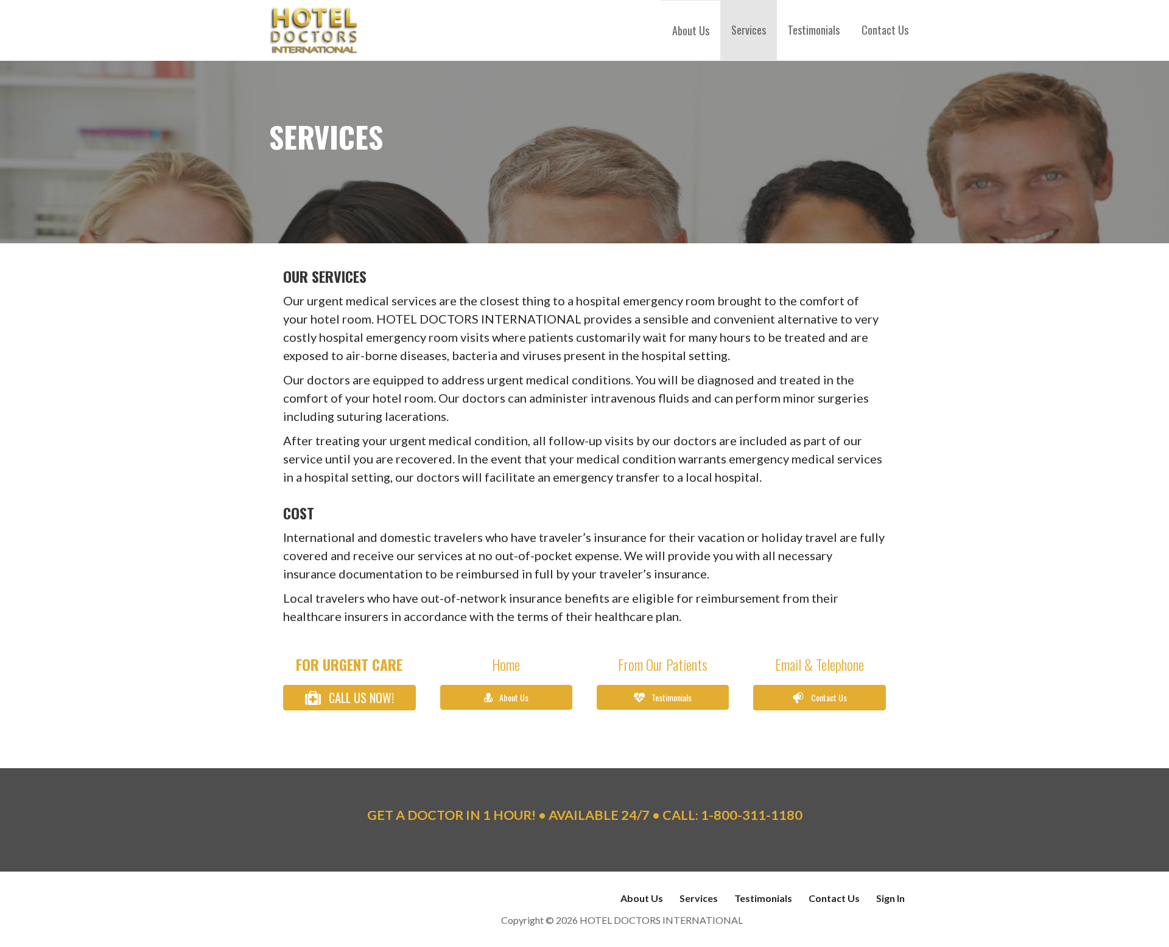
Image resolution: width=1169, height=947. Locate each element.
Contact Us (885, 30)
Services (748, 30)
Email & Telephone (819, 664)
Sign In (890, 898)
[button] (349, 697)
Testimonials (814, 30)
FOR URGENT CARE (349, 664)
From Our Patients (662, 664)
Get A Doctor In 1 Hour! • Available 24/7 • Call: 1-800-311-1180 (584, 815)
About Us (690, 30)
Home (506, 664)
